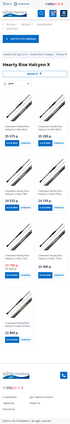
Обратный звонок (63, 375)
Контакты (9, 409)
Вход (8, 3)
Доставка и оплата (41, 397)
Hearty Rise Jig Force (16, 54)
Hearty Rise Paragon (42, 54)
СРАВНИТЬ (25, 143)
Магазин (10, 24)
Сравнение (23, 3)
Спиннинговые (44, 24)
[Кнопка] (63, 13)
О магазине (10, 397)
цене (11, 83)
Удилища (26, 24)
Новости (35, 403)
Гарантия (8, 403)
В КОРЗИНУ (12, 143)
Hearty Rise (12, 28)
